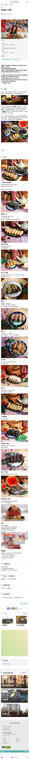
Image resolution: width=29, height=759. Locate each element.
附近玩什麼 (15, 757)
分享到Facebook (8, 608)
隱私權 (17, 738)
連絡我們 (18, 741)
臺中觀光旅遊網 (14, 2)
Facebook (11, 52)
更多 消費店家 (23, 672)
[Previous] (3, 29)
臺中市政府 (14, 723)
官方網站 (5, 52)
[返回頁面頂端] (27, 757)
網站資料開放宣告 (6, 743)
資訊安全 (4, 739)
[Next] (25, 29)
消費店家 (11, 4)
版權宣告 (18, 739)
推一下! (11, 608)
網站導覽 (4, 738)
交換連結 (4, 741)
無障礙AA (8, 747)
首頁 (2, 4)
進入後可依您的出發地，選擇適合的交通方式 (13, 597)
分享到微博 (13, 608)
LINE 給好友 (16, 608)
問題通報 (25, 603)
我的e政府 (3, 747)
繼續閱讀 (3, 150)
